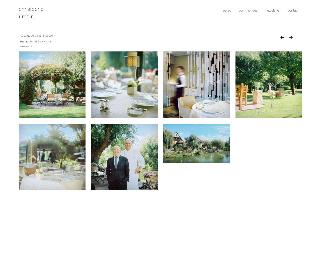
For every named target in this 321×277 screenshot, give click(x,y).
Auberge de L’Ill (26, 46)
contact (293, 10)
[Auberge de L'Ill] (52, 84)
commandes (248, 10)
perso (227, 10)
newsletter (272, 10)
